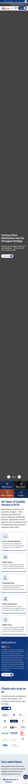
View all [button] (5, 708)
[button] (16, 8)
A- (19, 1)
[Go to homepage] (5, 8)
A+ (16, 1)
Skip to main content (8, 1)
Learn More (7, 675)
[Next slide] (19, 476)
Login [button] (21, 8)
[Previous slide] (8, 476)
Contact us (6, 256)
